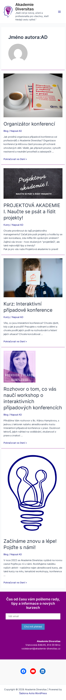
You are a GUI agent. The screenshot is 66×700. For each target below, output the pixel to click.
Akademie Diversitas (24, 6)
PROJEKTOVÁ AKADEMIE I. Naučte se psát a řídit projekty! (32, 211)
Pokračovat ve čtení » (15, 159)
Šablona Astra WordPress (33, 693)
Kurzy (7, 224)
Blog (6, 131)
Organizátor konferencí (29, 124)
